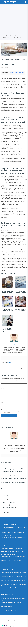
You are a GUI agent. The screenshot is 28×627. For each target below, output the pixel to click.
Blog (7, 35)
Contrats (5, 500)
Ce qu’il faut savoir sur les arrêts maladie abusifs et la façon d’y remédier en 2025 (13, 468)
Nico (7, 67)
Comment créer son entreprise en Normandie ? (14, 482)
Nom (2, 388)
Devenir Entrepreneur (8, 502)
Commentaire (4, 382)
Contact (10, 620)
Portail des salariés (8, 1)
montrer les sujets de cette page (16, 72)
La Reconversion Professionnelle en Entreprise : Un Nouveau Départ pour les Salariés (14, 479)
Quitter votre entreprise (8, 507)
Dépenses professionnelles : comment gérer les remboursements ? (13, 61)
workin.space (22, 556)
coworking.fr (8, 585)
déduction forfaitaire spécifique (9, 160)
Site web (2, 402)
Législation (5, 505)
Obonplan (18, 620)
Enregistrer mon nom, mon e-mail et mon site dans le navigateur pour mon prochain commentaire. (15, 409)
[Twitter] (14, 358)
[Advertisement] (14, 19)
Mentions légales (23, 619)
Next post (18, 369)
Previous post (10, 369)
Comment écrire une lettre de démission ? (13, 471)
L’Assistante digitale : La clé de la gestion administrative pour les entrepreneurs (13, 474)
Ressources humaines (8, 510)
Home (2, 35)
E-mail (2, 395)
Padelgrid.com (4, 576)
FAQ (14, 620)
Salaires (9, 362)
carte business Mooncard (13, 236)
